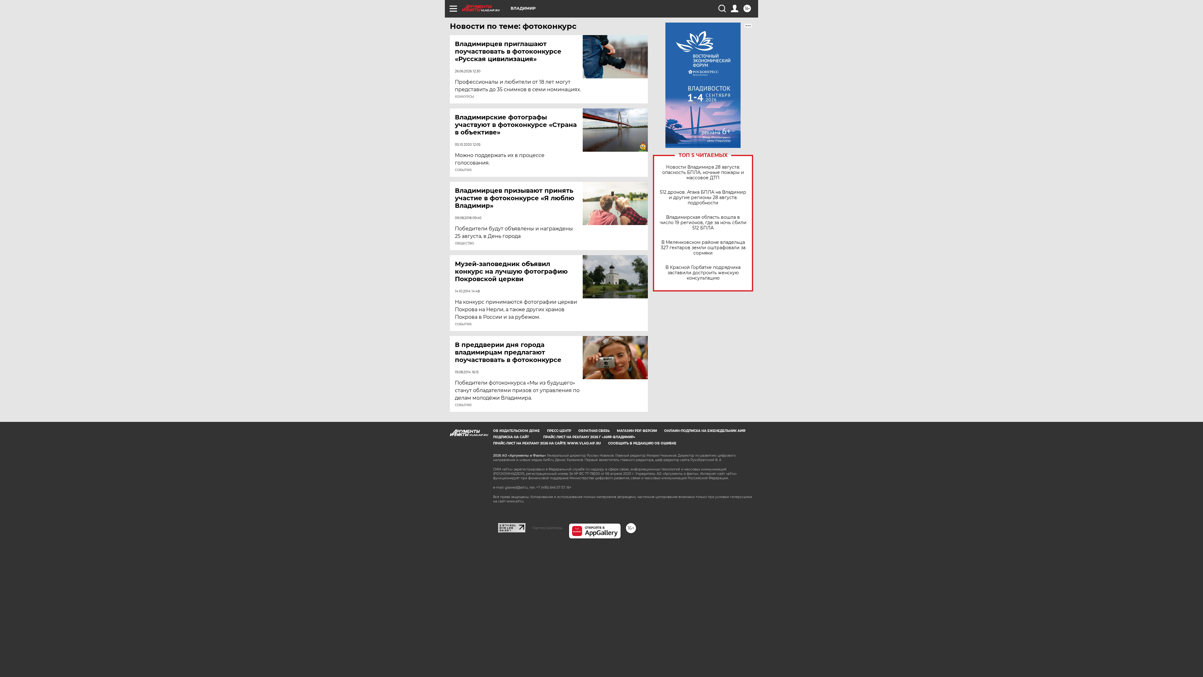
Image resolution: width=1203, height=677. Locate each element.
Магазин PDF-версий (637, 431)
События (463, 170)
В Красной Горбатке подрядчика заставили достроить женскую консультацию (703, 273)
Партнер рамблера (547, 528)
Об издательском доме (516, 431)
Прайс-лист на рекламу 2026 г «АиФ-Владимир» (589, 437)
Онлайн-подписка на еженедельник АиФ (705, 431)
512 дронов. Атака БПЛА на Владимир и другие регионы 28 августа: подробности (703, 198)
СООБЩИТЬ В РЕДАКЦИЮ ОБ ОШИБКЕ (642, 443)
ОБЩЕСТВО (464, 243)
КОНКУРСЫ (464, 96)
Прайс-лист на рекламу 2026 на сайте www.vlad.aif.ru (547, 443)
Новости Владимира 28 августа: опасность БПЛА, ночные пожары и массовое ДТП (703, 173)
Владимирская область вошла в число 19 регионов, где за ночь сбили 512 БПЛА (703, 223)
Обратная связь (594, 431)
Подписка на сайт (511, 437)
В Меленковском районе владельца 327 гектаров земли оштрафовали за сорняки (703, 248)
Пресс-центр (559, 431)
